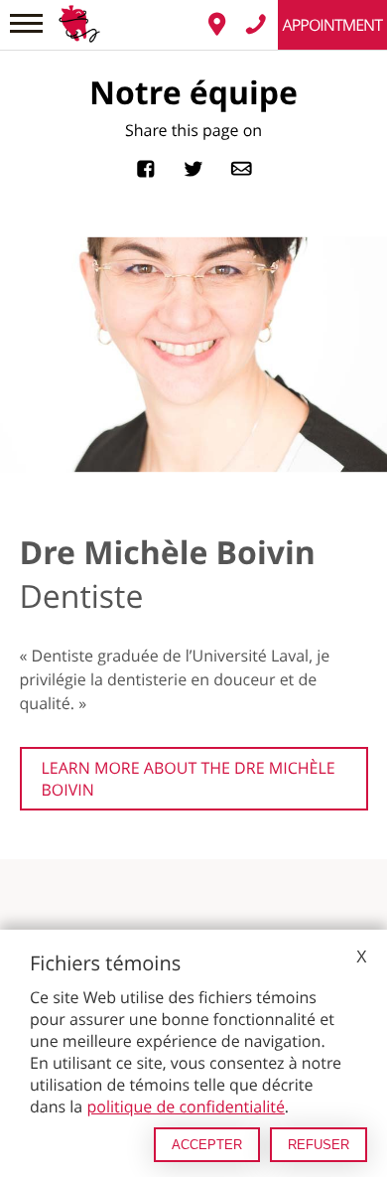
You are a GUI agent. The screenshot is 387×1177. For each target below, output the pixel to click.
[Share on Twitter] (193, 166)
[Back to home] (79, 11)
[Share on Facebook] (146, 166)
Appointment (332, 25)
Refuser (318, 1144)
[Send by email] (241, 166)
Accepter (207, 1144)
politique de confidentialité (185, 1106)
